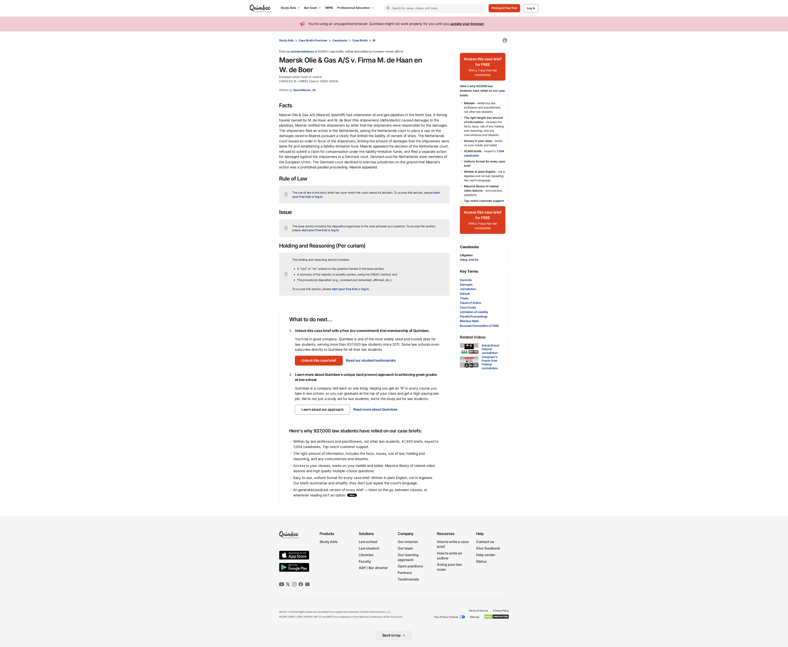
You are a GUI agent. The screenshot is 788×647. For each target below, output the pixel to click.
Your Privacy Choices (446, 616)
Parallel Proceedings (474, 316)
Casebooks (339, 40)
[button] (319, 361)
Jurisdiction (468, 289)
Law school (368, 542)
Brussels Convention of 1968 (479, 325)
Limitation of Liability (474, 312)
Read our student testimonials (371, 360)
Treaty (464, 298)
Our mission (408, 542)
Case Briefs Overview (313, 40)
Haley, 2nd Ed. (469, 259)
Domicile (466, 280)
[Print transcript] (505, 40)
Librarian (366, 555)
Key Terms (469, 271)
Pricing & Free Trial (504, 8)
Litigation (466, 255)
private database (302, 51)
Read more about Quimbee (375, 409)
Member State (469, 321)
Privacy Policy (501, 610)
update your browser (467, 24)
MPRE (329, 7)
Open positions (410, 566)
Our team (405, 548)
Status (481, 561)
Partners (405, 573)
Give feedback (488, 548)
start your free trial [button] (314, 230)
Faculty (365, 561)
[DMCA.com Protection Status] (496, 616)
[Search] (388, 8)
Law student (369, 548)
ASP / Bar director (373, 568)
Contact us (485, 542)
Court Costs (468, 307)
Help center (485, 555)
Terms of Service (478, 610)
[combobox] (434, 8)
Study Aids (288, 7)
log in (318, 196)
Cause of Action (470, 302)
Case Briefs (360, 40)
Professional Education (353, 7)
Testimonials (408, 579)
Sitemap (474, 616)
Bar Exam (310, 7)
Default (465, 293)
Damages (466, 284)
